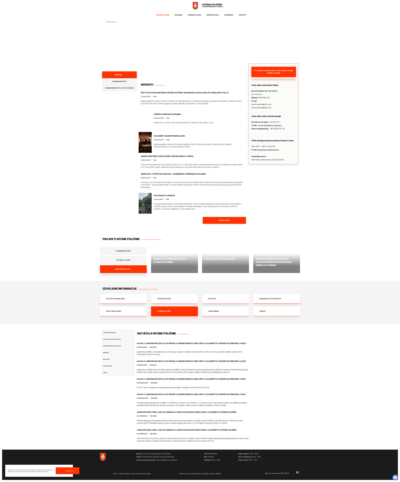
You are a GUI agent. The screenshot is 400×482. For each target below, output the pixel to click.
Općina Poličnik (162, 15)
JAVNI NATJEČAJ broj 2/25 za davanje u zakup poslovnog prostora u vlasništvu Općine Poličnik (186, 412)
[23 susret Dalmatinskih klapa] (145, 142)
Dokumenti (229, 15)
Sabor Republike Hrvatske (112, 346)
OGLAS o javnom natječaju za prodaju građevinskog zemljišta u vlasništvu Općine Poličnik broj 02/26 (191, 379)
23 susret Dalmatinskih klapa (169, 136)
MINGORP (106, 352)
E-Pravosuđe (107, 366)
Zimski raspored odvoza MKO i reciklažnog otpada (167, 156)
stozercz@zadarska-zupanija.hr (270, 125)
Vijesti (155, 96)
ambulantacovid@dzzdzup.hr (268, 150)
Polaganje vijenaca (164, 195)
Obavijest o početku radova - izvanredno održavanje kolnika (173, 174)
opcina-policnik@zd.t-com (261, 104)
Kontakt (242, 15)
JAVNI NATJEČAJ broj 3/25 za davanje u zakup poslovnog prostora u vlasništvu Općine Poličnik (186, 430)
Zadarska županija (109, 332)
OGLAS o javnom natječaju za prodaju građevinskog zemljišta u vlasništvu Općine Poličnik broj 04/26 (191, 343)
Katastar (106, 359)
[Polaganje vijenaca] (145, 203)
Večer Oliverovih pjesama (167, 114)
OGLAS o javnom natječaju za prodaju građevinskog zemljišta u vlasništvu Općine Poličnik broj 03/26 (191, 361)
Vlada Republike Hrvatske (112, 339)
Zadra (105, 372)
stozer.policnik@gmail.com (261, 108)
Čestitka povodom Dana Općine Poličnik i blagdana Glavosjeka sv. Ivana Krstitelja (185, 93)
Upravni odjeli (212, 15)
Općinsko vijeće (194, 15)
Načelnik (178, 15)
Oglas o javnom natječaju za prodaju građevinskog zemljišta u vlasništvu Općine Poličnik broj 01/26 (191, 394)
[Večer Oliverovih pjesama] (145, 119)
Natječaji (153, 347)
